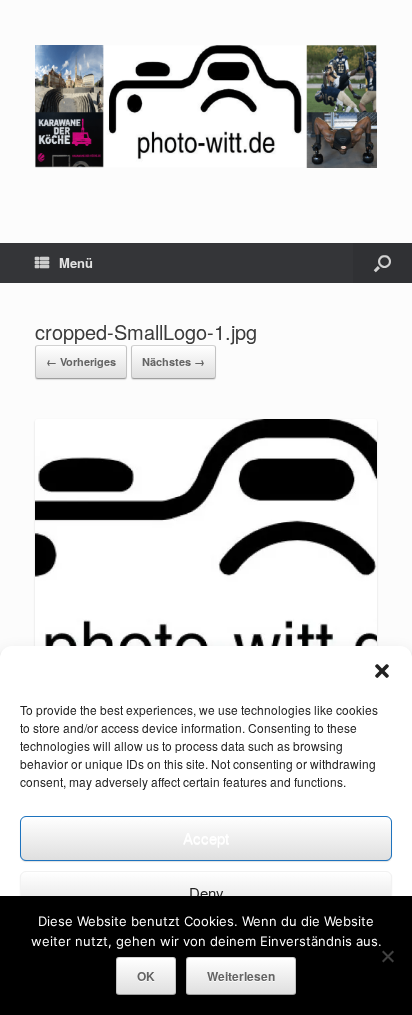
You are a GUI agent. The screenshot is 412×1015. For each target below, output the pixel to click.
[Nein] (387, 956)
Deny (206, 892)
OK (146, 976)
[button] (382, 671)
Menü (76, 262)
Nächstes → (173, 361)
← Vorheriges (81, 361)
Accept (206, 837)
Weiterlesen (241, 976)
